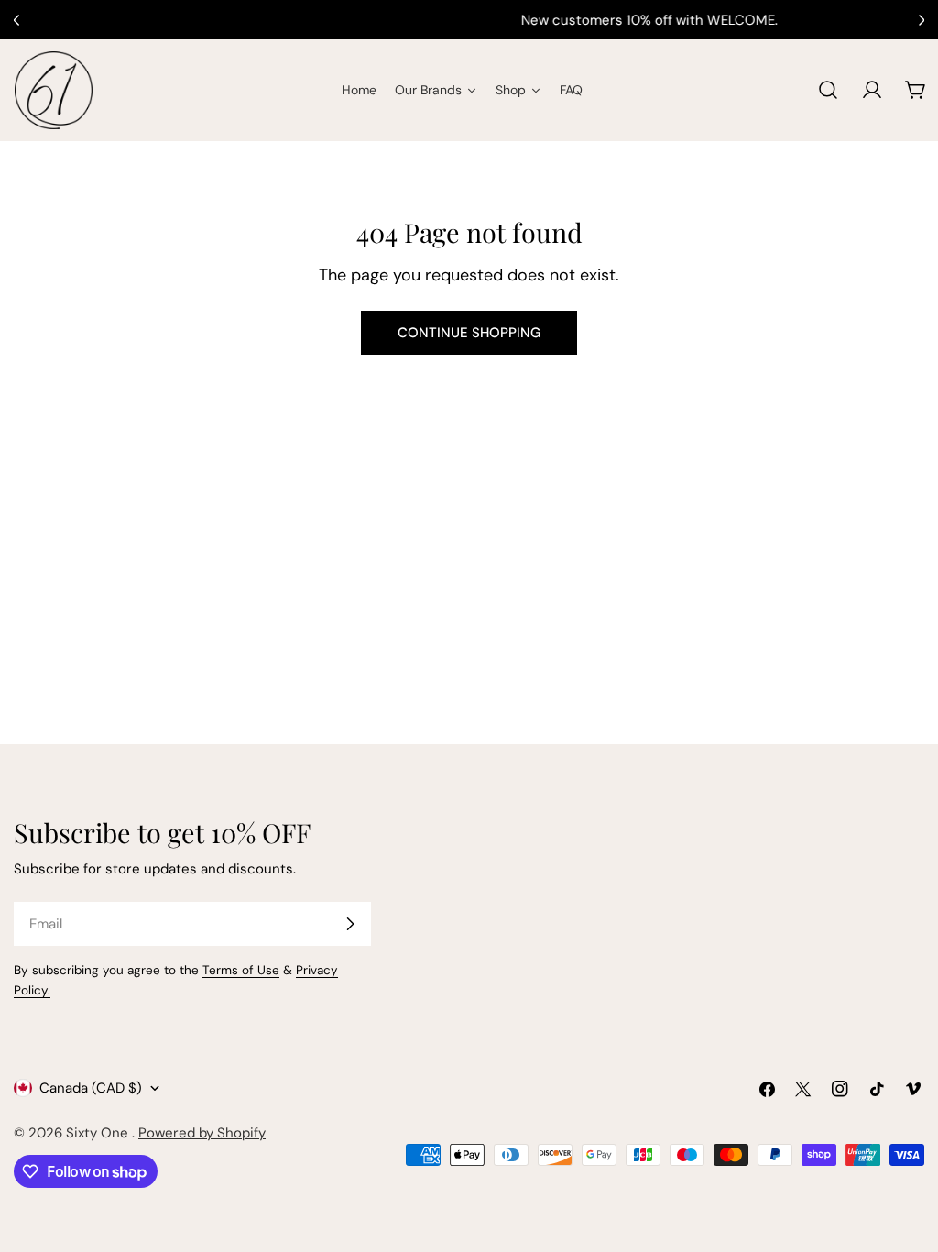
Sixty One (99, 1133)
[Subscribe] (350, 924)
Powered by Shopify (202, 1133)
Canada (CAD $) (90, 1088)
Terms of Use (240, 970)
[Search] (828, 89)
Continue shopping (469, 333)
